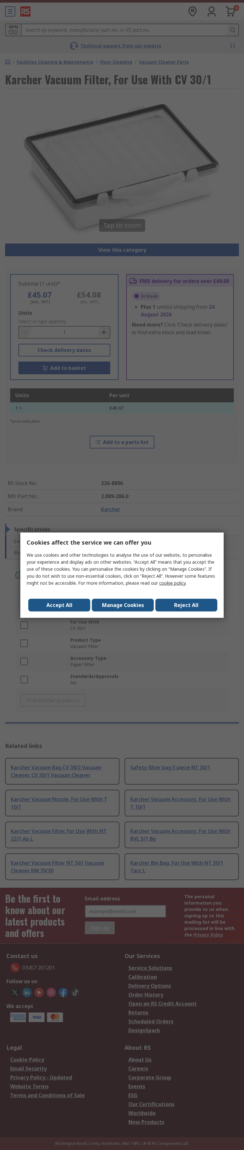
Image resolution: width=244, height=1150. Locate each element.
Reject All (186, 605)
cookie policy (172, 583)
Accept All (59, 605)
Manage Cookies (123, 605)
